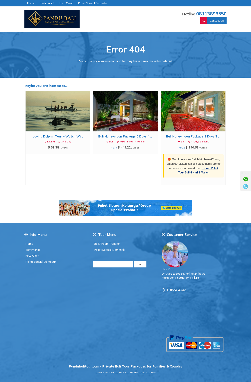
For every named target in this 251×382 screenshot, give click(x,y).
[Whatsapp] (245, 179)
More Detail (61, 111)
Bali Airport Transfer (107, 243)
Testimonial (47, 3)
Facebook (168, 277)
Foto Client (66, 3)
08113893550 (211, 14)
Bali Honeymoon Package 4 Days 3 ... (193, 136)
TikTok (196, 277)
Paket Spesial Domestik (92, 3)
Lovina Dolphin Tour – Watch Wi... (58, 136)
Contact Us (217, 20)
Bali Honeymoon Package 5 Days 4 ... (125, 136)
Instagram (182, 277)
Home (31, 3)
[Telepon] (245, 186)
